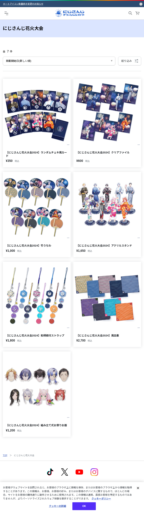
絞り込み (126, 60)
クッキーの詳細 (57, 506)
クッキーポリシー (101, 498)
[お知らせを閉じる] (140, 4)
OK (84, 506)
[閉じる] (138, 488)
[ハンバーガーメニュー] (6, 13)
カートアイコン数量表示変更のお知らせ (23, 4)
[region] (72, 497)
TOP (5, 455)
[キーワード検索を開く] (130, 13)
